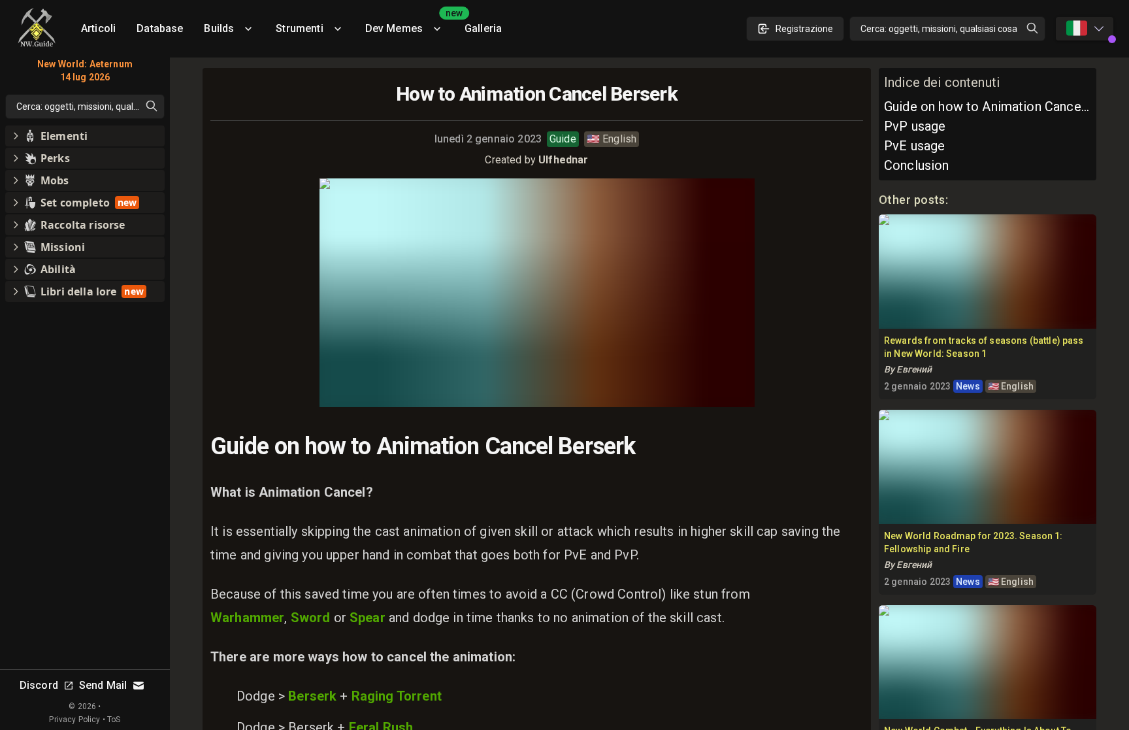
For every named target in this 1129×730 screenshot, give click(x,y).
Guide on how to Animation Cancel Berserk (987, 106)
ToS (113, 719)
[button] (85, 135)
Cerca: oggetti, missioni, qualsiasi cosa (938, 29)
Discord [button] (39, 685)
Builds (219, 28)
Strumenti (299, 28)
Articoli (98, 28)
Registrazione (804, 29)
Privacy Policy (74, 719)
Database (160, 28)
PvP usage (914, 126)
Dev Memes (409, 24)
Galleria (483, 28)
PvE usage (914, 146)
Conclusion (916, 165)
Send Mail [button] (103, 685)
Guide (562, 139)
